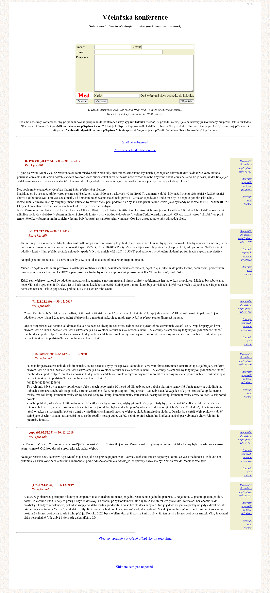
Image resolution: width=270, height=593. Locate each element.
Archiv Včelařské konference (135, 149)
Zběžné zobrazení (135, 142)
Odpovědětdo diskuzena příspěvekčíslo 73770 (245, 307)
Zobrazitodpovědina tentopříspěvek (246, 184)
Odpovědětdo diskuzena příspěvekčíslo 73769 (245, 236)
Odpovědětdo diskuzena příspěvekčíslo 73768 (245, 166)
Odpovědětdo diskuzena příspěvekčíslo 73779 (245, 359)
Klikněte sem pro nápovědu (135, 566)
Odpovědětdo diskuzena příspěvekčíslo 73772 (245, 490)
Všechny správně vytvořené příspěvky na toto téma (135, 538)
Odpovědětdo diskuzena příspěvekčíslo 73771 (245, 438)
